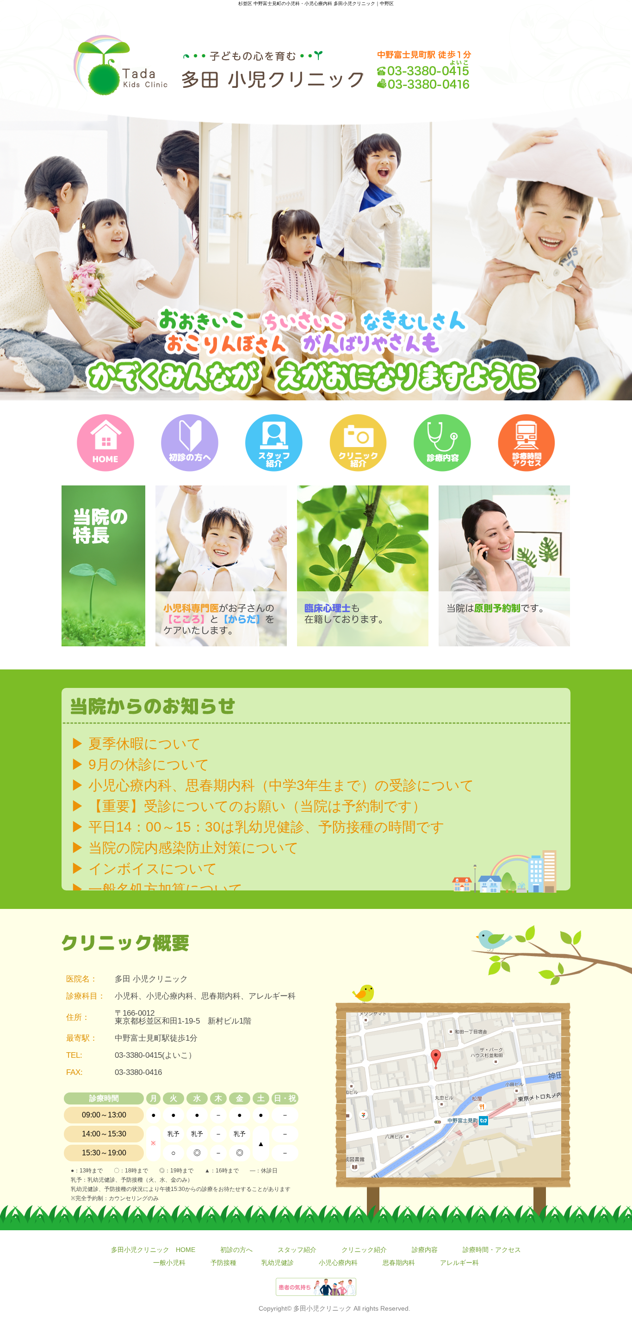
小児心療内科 (338, 1262)
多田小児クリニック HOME (153, 1249)
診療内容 (425, 1249)
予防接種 (223, 1262)
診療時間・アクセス (492, 1249)
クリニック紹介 (364, 1249)
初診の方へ (236, 1249)
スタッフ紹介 (297, 1249)
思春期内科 (399, 1262)
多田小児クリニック (322, 1308)
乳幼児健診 (277, 1262)
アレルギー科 (459, 1262)
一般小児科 (169, 1262)
